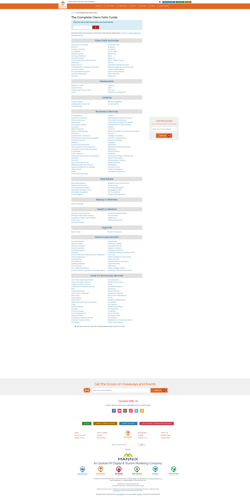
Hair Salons (75, 295)
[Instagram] (125, 411)
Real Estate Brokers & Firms (81, 190)
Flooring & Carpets (114, 243)
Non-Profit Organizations (117, 295)
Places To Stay (79, 435)
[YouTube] (119, 411)
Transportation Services (116, 160)
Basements (112, 266)
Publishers (112, 154)
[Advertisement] (125, 354)
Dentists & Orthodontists (80, 213)
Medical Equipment (115, 220)
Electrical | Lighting (115, 140)
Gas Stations (112, 318)
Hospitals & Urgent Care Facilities (83, 218)
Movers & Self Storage (79, 131)
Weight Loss (112, 218)
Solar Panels (112, 241)
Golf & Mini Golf (113, 45)
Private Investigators (115, 169)
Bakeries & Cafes (77, 85)
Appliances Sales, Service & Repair (84, 302)
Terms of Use (130, 485)
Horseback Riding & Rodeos (118, 65)
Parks (110, 56)
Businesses (142, 433)
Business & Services (107, 111)
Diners (73, 92)
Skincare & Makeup (115, 286)
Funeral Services (77, 307)
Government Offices (115, 307)
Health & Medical (107, 209)
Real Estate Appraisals (79, 192)
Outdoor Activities (78, 49)
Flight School (76, 169)
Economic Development (117, 138)
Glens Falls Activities (107, 40)
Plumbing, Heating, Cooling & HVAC (121, 252)
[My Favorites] (159, 2)
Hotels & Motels (77, 102)
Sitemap (128, 449)
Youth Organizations (115, 322)
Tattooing (111, 289)
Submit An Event (128, 423)
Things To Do (122, 6)
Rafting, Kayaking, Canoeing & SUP (121, 67)
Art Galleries (75, 51)
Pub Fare (111, 90)
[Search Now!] (95, 27)
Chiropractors (113, 215)
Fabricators (112, 145)
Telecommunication (115, 158)
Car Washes (112, 302)
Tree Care (111, 255)
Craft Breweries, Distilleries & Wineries (85, 67)
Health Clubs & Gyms (115, 282)
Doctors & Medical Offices (117, 213)
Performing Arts (77, 54)
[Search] (141, 444)
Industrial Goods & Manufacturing (84, 149)
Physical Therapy (77, 222)
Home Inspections (78, 257)
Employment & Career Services (119, 125)
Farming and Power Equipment (83, 147)
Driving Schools (114, 167)
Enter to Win (163, 6)
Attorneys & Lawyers (78, 125)
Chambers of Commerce (80, 136)
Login (188, 2)
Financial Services (78, 120)
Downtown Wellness (115, 293)
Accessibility (120, 494)
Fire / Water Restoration (116, 171)
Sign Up (162, 136)
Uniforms (111, 129)
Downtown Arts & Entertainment (83, 60)
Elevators (74, 142)
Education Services (78, 140)
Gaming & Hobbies (78, 56)
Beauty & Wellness (106, 199)
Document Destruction (80, 162)
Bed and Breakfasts (115, 102)
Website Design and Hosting (82, 165)
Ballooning (112, 54)
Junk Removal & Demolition (118, 261)
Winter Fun (112, 76)
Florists (110, 298)
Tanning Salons (113, 280)
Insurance (75, 127)
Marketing (111, 149)
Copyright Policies (139, 485)
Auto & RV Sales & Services (81, 282)
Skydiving (75, 63)
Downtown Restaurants (117, 92)
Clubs (73, 304)
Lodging (98, 6)
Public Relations (77, 154)
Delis (109, 88)
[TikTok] (131, 411)
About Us (164, 433)
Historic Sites (112, 51)
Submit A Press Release (105, 423)
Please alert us (117, 490)
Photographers (77, 116)
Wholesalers (112, 165)
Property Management (116, 194)
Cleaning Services (77, 291)
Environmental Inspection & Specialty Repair (88, 270)
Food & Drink (109, 6)
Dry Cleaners (112, 304)
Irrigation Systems (114, 248)
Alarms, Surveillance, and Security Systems (124, 131)
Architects (75, 133)
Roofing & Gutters (78, 250)
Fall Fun (111, 63)
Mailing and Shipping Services (119, 147)
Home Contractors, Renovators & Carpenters (88, 255)
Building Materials (78, 264)
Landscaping (76, 259)
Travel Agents (76, 298)
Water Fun (111, 58)
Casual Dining (76, 88)
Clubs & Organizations (116, 69)
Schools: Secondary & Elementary (120, 156)
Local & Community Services (106, 275)
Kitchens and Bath (78, 246)
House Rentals (76, 106)
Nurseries (74, 252)
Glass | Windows (114, 264)
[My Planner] (142, 411)
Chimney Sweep (77, 311)
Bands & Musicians (115, 232)
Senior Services (113, 313)
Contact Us (142, 438)
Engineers (111, 142)
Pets (73, 289)
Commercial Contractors (117, 120)
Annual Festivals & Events (80, 71)
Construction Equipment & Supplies (84, 138)
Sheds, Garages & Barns (116, 268)
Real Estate (106, 178)
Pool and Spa (76, 266)
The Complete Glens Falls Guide (86, 13)
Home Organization (78, 313)
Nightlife (107, 227)
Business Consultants (79, 118)
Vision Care (75, 220)
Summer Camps (77, 69)
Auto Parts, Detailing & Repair (82, 280)
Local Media (75, 151)
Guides (152, 6)
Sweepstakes (166, 435)
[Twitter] (136, 411)
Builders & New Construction (118, 183)
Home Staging (76, 194)
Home (73, 12)
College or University (115, 136)
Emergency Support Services (82, 318)
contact (139, 494)
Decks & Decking (77, 248)
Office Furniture (113, 151)
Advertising (75, 122)
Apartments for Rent (79, 185)
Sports (110, 284)
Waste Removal (77, 315)
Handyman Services (115, 250)
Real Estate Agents (78, 183)
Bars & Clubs (75, 232)
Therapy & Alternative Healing (82, 215)
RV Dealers (75, 322)
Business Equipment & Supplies (83, 167)
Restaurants (107, 81)
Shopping (111, 49)
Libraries (74, 309)
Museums (111, 47)
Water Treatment (77, 129)
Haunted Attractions (79, 74)
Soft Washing (76, 261)
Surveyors (75, 158)
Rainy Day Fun (76, 65)
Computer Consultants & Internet (120, 122)
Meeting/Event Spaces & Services (120, 118)
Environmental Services (80, 145)
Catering (111, 85)
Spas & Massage (77, 204)
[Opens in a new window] (82, 471)
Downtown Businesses (79, 174)
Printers (111, 116)
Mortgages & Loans (115, 190)
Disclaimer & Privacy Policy (119, 485)
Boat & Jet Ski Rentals (116, 71)
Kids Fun (74, 47)
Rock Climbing (113, 74)
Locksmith (112, 311)
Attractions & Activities (79, 45)
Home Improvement (107, 237)
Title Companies (114, 192)
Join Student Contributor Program (156, 423)
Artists (73, 171)
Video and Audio (114, 162)
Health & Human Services (80, 284)
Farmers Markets (77, 58)
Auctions (111, 133)
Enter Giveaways (169, 2)
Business (143, 6)
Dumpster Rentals (114, 246)
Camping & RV (113, 104)
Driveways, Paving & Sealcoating (120, 270)
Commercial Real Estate (80, 188)
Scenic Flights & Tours (116, 60)
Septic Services (113, 259)
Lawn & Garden (77, 243)
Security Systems (77, 241)
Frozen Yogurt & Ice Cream (81, 90)
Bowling (74, 76)
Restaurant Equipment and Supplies (85, 156)
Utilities (110, 127)
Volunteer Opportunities (80, 320)
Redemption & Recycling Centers (120, 320)
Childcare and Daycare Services (83, 286)
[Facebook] (114, 411)
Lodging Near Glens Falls (80, 104)
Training (74, 160)
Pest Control (76, 300)
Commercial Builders (116, 188)
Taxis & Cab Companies (80, 293)
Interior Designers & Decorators (119, 257)
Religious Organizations (116, 300)
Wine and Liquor (114, 315)
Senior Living (112, 185)
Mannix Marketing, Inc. (156, 478)
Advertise (180, 2)
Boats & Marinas (114, 291)
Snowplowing (113, 309)
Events (133, 6)
